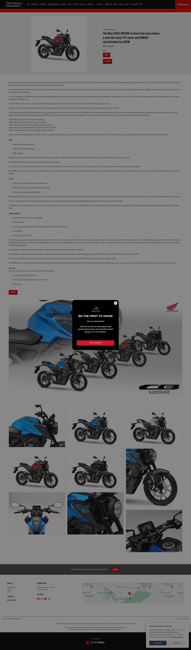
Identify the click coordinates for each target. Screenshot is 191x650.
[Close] (115, 303)
